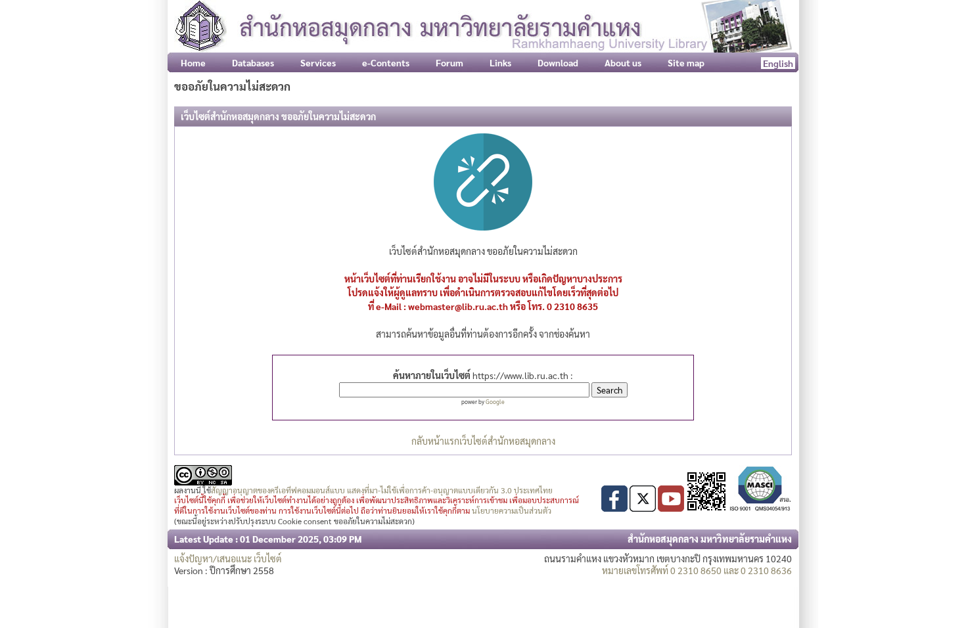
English (778, 63)
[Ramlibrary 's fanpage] (614, 508)
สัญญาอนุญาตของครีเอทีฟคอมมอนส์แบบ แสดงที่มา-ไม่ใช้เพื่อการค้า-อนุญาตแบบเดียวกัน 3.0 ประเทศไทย (382, 490)
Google (495, 401)
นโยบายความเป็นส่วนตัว (511, 510)
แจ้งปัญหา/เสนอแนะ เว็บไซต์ (228, 558)
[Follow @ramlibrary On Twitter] (643, 508)
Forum (449, 62)
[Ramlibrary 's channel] (671, 508)
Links (500, 62)
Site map (686, 62)
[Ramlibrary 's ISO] (760, 508)
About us (623, 62)
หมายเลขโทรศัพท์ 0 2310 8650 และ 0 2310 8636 (697, 570)
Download (558, 62)
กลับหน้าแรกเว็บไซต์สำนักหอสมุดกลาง (483, 441)
